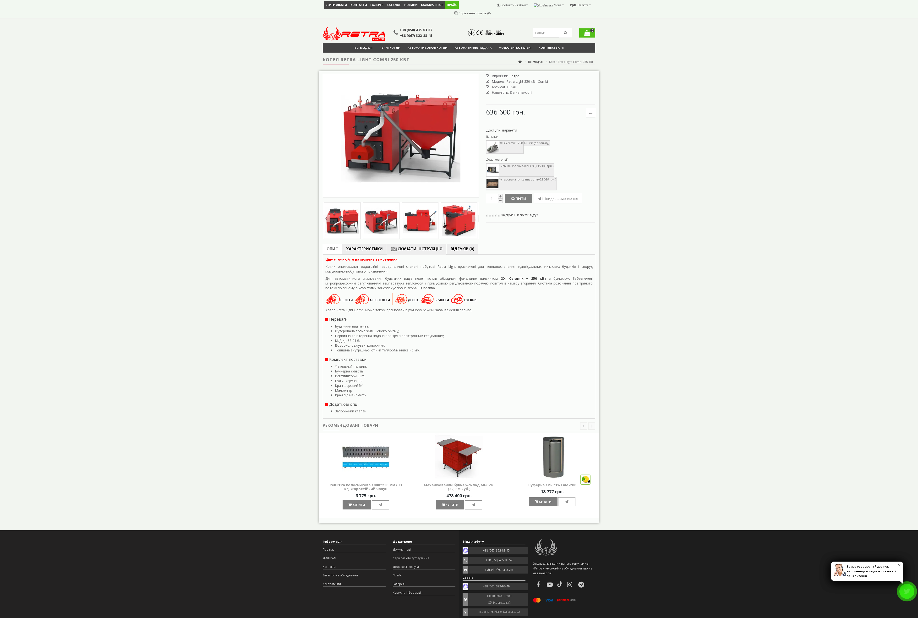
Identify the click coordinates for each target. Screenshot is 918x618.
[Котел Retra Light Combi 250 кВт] (401, 135)
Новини (411, 5)
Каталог (394, 5)
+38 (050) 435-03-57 (416, 29)
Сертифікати (336, 5)
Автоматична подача (473, 48)
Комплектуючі (551, 48)
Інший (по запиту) (536, 143)
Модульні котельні (515, 48)
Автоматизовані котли (428, 48)
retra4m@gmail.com (499, 570)
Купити (518, 198)
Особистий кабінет (514, 5)
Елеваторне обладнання (340, 575)
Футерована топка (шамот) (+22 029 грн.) (527, 179)
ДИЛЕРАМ (329, 558)
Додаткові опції (497, 160)
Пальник (492, 137)
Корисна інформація (407, 593)
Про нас (328, 549)
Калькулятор (432, 5)
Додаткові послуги (406, 567)
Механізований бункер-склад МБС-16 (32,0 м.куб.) (459, 486)
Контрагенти (332, 584)
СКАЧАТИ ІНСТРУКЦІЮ (420, 249)
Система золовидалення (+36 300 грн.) (526, 166)
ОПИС (332, 249)
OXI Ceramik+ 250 (511, 143)
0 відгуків (507, 215)
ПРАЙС (452, 5)
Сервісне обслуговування (411, 558)
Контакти (358, 5)
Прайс (397, 575)
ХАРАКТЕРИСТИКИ (364, 249)
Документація (402, 549)
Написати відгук (527, 215)
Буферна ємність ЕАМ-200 (552, 484)
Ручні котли (390, 48)
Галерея (376, 5)
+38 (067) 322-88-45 (416, 35)
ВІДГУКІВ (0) (462, 249)
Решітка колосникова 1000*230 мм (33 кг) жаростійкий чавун (366, 486)
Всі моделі (363, 48)
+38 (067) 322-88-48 (496, 586)
